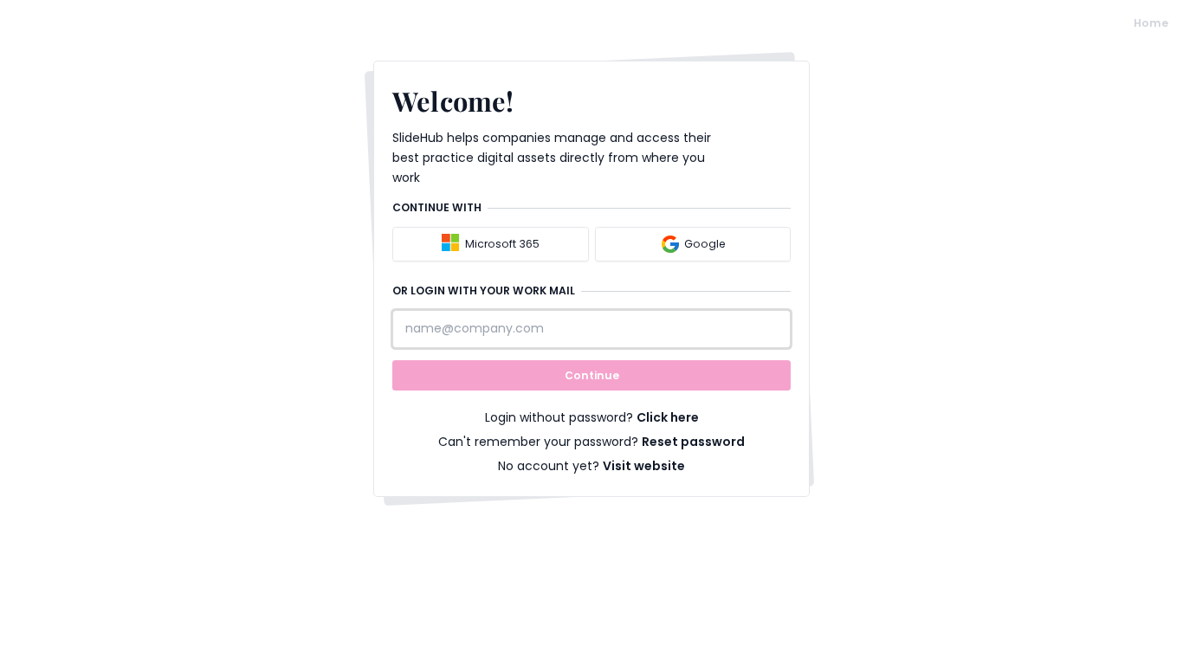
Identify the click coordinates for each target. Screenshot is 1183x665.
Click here (668, 417)
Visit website (644, 466)
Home (1151, 23)
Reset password (693, 441)
